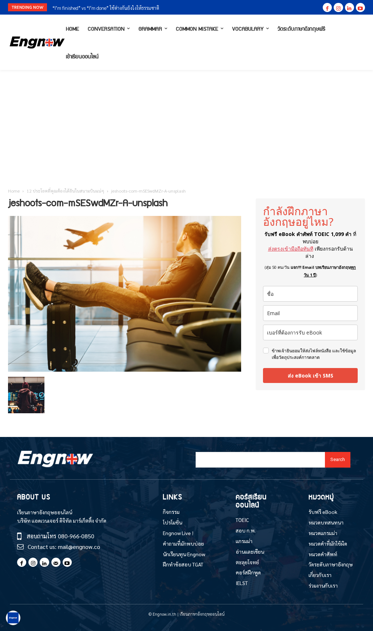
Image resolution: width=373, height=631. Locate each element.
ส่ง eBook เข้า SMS (310, 375)
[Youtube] (360, 7)
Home (14, 191)
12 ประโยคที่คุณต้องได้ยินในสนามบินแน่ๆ (65, 191)
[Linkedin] (349, 7)
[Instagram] (338, 7)
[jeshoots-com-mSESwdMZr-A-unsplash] (124, 369)
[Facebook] (327, 7)
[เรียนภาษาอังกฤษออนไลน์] (35, 42)
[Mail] (55, 562)
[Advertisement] (186, 125)
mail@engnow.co (79, 546)
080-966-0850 (76, 536)
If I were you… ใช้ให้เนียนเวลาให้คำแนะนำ (91, 8)
